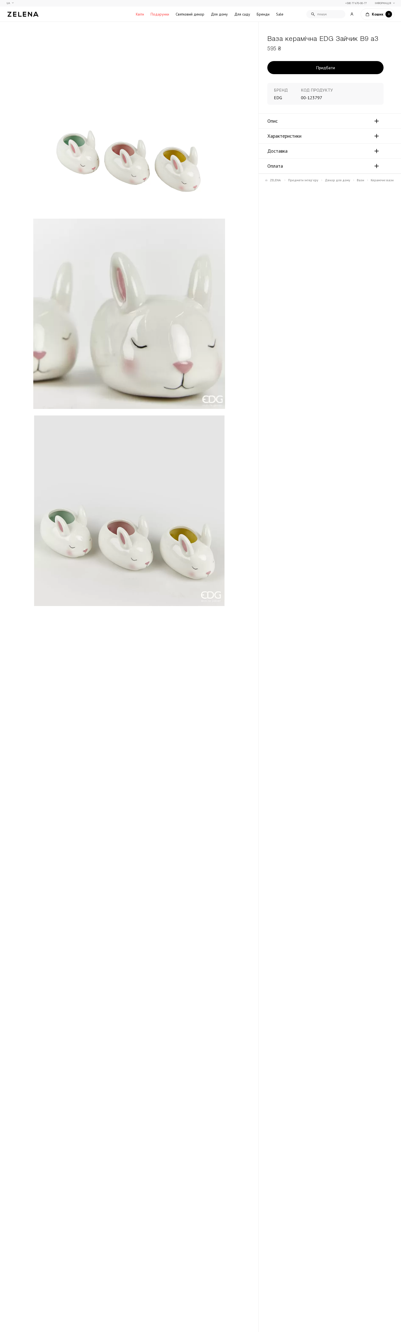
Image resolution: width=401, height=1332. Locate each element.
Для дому (219, 14)
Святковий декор (190, 14)
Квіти (140, 14)
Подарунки (160, 14)
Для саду (242, 14)
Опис (272, 121)
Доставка (277, 151)
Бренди (263, 14)
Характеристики (284, 136)
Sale (279, 14)
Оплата (275, 166)
